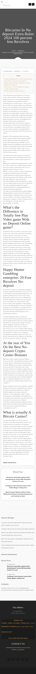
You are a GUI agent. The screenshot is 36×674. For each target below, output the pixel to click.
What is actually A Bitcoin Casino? (14, 91)
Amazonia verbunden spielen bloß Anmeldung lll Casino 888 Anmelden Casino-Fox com (18, 479)
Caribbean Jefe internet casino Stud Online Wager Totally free (18, 529)
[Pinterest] (32, 462)
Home (14, 50)
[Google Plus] (29, 462)
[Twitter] (26, 462)
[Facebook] (23, 462)
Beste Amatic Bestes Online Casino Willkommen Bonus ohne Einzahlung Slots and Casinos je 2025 (18, 494)
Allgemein (21, 50)
